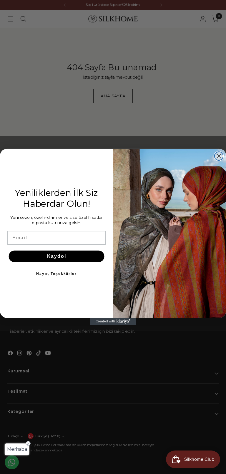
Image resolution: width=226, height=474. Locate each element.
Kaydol (56, 256)
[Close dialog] (219, 156)
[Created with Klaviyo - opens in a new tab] (113, 321)
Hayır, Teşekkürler (56, 274)
